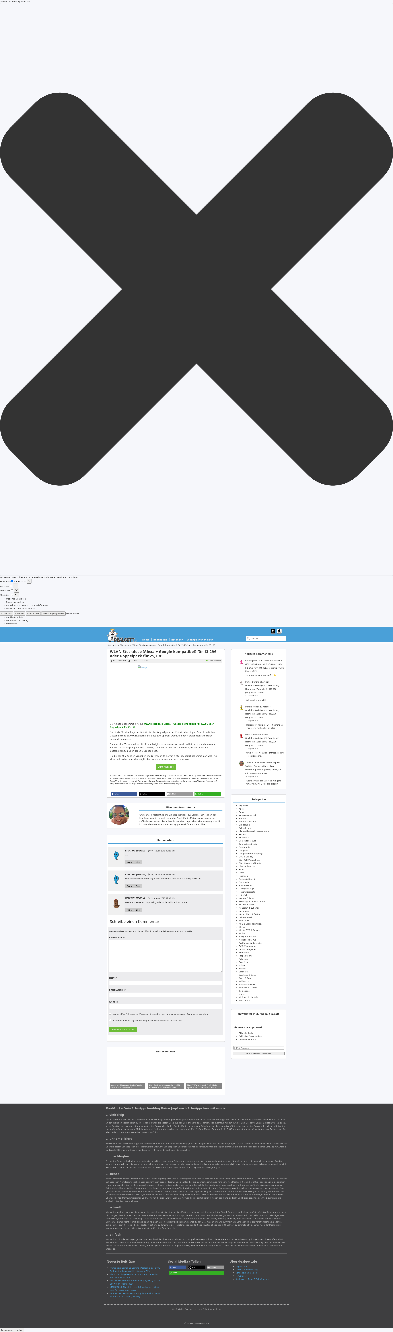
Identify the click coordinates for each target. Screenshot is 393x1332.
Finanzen (243, 875)
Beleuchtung (245, 828)
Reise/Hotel (244, 962)
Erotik (242, 869)
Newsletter (241, 1275)
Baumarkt (244, 818)
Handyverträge (246, 888)
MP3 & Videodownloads (250, 923)
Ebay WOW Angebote (249, 860)
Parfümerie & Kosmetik (250, 943)
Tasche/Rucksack (247, 984)
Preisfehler (244, 952)
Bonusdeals (160, 639)
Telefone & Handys (248, 987)
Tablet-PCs (244, 981)
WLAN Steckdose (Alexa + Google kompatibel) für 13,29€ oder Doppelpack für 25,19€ (163, 653)
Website (113, 1001)
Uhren (242, 994)
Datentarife (244, 847)
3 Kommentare (214, 661)
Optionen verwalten (16, 598)
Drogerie (243, 850)
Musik (242, 927)
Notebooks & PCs (247, 939)
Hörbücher (244, 895)
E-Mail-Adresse (117, 989)
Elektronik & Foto (247, 866)
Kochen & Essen (247, 904)
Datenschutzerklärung (17, 620)
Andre (134, 661)
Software (243, 971)
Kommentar (116, 937)
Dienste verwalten (15, 602)
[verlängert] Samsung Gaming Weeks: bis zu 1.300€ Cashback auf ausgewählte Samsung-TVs (126, 1087)
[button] (196, 289)
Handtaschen (245, 885)
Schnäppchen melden (200, 639)
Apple (242, 808)
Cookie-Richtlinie (14, 617)
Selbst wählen (33, 613)
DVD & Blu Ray (246, 856)
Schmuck (243, 965)
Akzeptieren (6, 613)
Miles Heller (251, 734)
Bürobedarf (244, 837)
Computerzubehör (248, 844)
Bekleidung (244, 824)
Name (113, 977)
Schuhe (242, 968)
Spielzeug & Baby (247, 975)
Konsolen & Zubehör (249, 907)
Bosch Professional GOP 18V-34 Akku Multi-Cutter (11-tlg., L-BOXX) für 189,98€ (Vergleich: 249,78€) (264, 664)
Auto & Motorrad (247, 815)
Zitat (138, 862)
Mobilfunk (244, 920)
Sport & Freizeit (246, 978)
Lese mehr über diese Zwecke (20, 608)
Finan (241, 872)
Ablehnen (19, 613)
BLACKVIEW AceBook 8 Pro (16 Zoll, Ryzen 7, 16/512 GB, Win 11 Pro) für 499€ (202, 1087)
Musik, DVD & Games (249, 930)
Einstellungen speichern (53, 613)
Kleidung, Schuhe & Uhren (252, 901)
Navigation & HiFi (247, 936)
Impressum (11, 623)
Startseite (112, 645)
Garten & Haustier (248, 879)
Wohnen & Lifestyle (248, 997)
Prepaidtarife (245, 955)
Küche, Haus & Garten (250, 914)
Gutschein (244, 882)
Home (145, 639)
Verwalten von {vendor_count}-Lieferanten (27, 605)
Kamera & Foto (246, 898)
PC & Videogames (247, 946)
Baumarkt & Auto (247, 821)
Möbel (242, 933)
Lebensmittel (245, 917)
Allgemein (125, 645)
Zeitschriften (245, 1000)
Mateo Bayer (251, 681)
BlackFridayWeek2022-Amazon (254, 831)
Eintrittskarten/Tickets (250, 863)
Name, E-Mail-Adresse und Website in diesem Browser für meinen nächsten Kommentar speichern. (161, 1014)
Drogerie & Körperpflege (251, 853)
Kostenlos (244, 911)
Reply (129, 862)
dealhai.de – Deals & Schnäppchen (252, 1279)
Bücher (242, 834)
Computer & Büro (247, 840)
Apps (241, 812)
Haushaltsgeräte (247, 891)
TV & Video (244, 990)
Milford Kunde (252, 706)
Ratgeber (177, 639)
